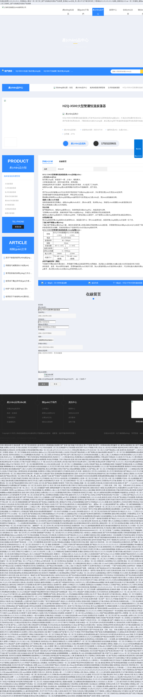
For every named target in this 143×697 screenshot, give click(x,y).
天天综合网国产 (33, 447)
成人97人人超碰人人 (42, 658)
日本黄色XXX (61, 535)
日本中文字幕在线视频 (33, 490)
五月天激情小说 (9, 627)
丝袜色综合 (45, 641)
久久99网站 (110, 559)
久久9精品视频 (86, 667)
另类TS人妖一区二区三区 (30, 608)
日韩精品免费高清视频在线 (51, 568)
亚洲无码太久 (45, 608)
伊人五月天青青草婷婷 (115, 471)
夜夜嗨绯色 (4, 570)
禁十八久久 (70, 679)
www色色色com (113, 608)
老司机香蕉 (4, 469)
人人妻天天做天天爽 (23, 625)
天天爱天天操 (95, 644)
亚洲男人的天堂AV (135, 637)
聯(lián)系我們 (47, 422)
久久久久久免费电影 (80, 689)
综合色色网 (61, 620)
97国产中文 (109, 653)
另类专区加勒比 (14, 455)
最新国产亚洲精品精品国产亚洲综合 (126, 679)
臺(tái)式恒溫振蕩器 (12, 200)
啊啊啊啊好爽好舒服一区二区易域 (22, 667)
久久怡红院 (10, 563)
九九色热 (3, 471)
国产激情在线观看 (101, 608)
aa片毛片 (66, 497)
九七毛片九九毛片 (94, 689)
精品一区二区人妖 (45, 450)
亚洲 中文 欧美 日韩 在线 (51, 485)
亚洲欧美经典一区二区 (36, 627)
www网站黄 (106, 577)
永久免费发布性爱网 (103, 492)
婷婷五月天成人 (33, 481)
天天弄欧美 (52, 535)
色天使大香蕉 (19, 504)
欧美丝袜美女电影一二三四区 (98, 485)
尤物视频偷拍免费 (21, 521)
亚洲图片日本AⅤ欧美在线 (80, 587)
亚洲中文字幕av (24, 528)
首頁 (71, 87)
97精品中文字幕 (42, 547)
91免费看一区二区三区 (106, 615)
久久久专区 (11, 551)
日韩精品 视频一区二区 (81, 483)
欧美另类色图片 (130, 632)
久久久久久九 (57, 611)
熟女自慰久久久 (45, 674)
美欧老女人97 (84, 450)
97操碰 (115, 599)
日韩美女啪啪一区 (101, 655)
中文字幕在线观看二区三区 (48, 447)
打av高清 (55, 556)
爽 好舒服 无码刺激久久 (48, 644)
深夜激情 (10, 651)
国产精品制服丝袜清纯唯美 (106, 537)
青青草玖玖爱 (65, 485)
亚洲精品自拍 (4, 677)
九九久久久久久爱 (80, 554)
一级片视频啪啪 (48, 587)
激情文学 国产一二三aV (126, 483)
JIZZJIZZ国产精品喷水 (97, 651)
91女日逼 (68, 559)
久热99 (60, 691)
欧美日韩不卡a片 (82, 447)
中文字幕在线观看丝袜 (132, 625)
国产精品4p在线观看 (107, 637)
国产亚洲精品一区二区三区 (26, 485)
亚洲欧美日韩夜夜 (70, 551)
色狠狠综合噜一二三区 (127, 601)
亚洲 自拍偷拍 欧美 (24, 653)
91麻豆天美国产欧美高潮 (104, 618)
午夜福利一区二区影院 (122, 618)
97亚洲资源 (11, 682)
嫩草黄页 (97, 514)
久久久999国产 (25, 663)
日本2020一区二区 (121, 637)
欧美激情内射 (110, 490)
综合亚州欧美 (45, 540)
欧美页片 (5, 495)
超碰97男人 (118, 613)
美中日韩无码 (71, 608)
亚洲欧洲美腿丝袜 (20, 481)
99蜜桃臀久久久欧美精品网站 (59, 573)
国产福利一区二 (68, 611)
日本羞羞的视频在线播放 (14, 530)
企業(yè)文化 (47, 417)
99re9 (141, 559)
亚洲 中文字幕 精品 (74, 606)
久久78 (81, 495)
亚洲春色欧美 (79, 655)
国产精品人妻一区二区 (97, 469)
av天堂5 (43, 561)
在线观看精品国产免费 (78, 568)
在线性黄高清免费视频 (67, 677)
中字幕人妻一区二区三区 (8, 502)
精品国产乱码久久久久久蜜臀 (67, 637)
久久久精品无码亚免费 (69, 615)
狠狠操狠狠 (14, 528)
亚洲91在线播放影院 (54, 521)
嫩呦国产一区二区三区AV (42, 525)
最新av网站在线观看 (119, 514)
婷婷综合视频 (77, 528)
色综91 (39, 485)
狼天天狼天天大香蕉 (36, 601)
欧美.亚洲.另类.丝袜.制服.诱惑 (77, 459)
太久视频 (118, 559)
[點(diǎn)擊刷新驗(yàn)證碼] (49, 375)
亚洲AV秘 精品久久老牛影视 (100, 566)
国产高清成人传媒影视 (78, 466)
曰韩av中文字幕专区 (13, 464)
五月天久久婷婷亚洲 (98, 471)
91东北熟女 (79, 445)
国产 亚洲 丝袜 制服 (67, 445)
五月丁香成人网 (98, 594)
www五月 (49, 462)
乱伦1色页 (71, 696)
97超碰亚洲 (76, 492)
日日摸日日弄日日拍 (110, 483)
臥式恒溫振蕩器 (10, 192)
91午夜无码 (112, 634)
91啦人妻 (138, 599)
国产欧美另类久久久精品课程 (95, 499)
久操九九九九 (4, 580)
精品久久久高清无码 (68, 601)
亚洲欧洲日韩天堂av (64, 644)
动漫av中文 (64, 660)
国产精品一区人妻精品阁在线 (75, 563)
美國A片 (57, 554)
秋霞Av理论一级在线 (94, 625)
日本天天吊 (126, 568)
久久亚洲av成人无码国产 (103, 646)
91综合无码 (127, 677)
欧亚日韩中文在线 (50, 542)
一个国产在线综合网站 (118, 566)
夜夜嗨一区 (121, 481)
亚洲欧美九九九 (83, 637)
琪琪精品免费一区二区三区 (32, 682)
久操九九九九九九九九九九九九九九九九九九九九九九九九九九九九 (85, 670)
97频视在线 (129, 516)
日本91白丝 (104, 634)
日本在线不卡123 (126, 608)
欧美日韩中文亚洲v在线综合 (43, 585)
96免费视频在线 (75, 490)
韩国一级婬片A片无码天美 (95, 542)
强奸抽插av (56, 603)
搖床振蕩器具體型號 (97, 87)
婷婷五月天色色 (132, 499)
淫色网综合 (98, 627)
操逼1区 (104, 497)
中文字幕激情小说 (46, 478)
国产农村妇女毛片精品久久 (117, 511)
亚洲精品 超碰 (49, 549)
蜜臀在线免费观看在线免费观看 (109, 509)
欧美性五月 (84, 492)
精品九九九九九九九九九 (59, 667)
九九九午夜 (23, 549)
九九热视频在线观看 (66, 556)
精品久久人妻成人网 (94, 563)
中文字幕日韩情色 (127, 672)
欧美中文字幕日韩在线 (112, 594)
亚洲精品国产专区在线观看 (13, 507)
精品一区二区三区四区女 (132, 561)
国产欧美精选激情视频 (119, 663)
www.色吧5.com (15, 608)
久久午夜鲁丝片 (14, 511)
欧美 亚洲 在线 (14, 575)
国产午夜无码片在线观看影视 (82, 516)
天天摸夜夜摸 (38, 542)
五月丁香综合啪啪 (122, 684)
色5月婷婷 (103, 511)
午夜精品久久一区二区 (69, 603)
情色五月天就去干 (115, 660)
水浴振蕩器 (9, 184)
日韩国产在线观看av (7, 639)
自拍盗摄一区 (33, 521)
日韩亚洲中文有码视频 (39, 625)
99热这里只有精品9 (108, 457)
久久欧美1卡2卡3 (122, 457)
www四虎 (69, 658)
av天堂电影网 (14, 495)
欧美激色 (32, 466)
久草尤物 (113, 459)
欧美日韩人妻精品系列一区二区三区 (104, 523)
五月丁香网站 (34, 644)
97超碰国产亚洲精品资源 (123, 464)
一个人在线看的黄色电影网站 (26, 523)
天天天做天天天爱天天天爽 (88, 549)
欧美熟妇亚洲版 (123, 523)
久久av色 (7, 646)
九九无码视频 (95, 637)
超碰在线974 (14, 663)
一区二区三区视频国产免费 (39, 488)
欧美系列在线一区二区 (8, 473)
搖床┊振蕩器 (12, 413)
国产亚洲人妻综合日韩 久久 (58, 594)
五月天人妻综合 (129, 596)
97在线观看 (131, 497)
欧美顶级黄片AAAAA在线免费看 (86, 476)
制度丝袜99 (101, 658)
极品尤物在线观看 (43, 537)
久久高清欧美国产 (93, 554)
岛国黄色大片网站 (44, 471)
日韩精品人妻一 (134, 684)
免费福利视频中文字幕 (57, 488)
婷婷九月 (74, 471)
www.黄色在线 (13, 613)
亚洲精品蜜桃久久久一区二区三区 (120, 592)
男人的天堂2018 (57, 525)
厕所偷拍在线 (94, 459)
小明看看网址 (131, 514)
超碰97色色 (25, 646)
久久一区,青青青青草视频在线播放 (47, 660)
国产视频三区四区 (74, 540)
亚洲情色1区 (18, 516)
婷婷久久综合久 (123, 556)
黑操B (131, 473)
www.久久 (41, 665)
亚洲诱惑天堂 (78, 533)
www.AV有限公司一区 (45, 599)
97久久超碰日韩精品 (17, 580)
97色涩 (62, 549)
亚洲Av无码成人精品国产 (122, 646)
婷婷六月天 (131, 485)
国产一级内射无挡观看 (100, 518)
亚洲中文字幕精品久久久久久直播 (96, 502)
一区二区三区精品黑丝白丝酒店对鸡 (117, 542)
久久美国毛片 (70, 629)
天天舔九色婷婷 (21, 447)
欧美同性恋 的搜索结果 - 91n (74, 525)
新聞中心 (113, 10)
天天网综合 (19, 639)
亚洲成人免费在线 (41, 492)
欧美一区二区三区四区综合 (56, 561)
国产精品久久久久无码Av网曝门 (44, 689)
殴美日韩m (67, 492)
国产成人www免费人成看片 (124, 615)
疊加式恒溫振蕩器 (11, 196)
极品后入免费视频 (98, 684)
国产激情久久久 (66, 648)
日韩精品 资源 (10, 499)
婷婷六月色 (112, 497)
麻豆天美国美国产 (40, 589)
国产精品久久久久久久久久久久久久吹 (122, 518)
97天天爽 (81, 518)
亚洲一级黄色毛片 (84, 471)
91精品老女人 (111, 667)
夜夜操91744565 (130, 466)
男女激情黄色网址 (52, 528)
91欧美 (106, 582)
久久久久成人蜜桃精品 (106, 648)
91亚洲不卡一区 (134, 686)
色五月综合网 (129, 462)
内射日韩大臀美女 (130, 611)
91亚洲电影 (66, 521)
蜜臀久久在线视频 (22, 499)
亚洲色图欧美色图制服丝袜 (64, 473)
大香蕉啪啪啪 (121, 459)
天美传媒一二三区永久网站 (126, 667)
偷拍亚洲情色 (105, 663)
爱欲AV (120, 689)
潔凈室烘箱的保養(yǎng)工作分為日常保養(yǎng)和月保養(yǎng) (19, 273)
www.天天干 (138, 516)
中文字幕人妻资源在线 (68, 596)
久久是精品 (120, 632)
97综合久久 (11, 679)
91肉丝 (29, 651)
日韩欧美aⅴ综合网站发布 (61, 674)
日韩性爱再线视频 (129, 533)
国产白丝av (105, 554)
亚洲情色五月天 (61, 606)
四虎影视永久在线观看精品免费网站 (87, 457)
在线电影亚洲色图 (17, 518)
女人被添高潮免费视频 (107, 549)
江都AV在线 (105, 696)
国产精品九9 (82, 625)
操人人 (57, 549)
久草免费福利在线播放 (8, 592)
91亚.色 (132, 674)
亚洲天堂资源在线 (8, 686)
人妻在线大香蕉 (41, 629)
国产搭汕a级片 (32, 599)
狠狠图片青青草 (58, 483)
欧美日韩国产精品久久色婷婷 (55, 665)
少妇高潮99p (52, 663)
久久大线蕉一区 (133, 525)
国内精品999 (123, 693)
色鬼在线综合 (137, 608)
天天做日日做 (12, 471)
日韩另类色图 (135, 549)
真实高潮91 (128, 689)
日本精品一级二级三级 (31, 674)
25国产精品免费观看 (106, 613)
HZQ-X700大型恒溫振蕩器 (132, 283)
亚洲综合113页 (88, 551)
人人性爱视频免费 (35, 677)
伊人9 (11, 696)
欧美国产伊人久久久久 (126, 599)
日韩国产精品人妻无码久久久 (121, 585)
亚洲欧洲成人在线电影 (53, 615)
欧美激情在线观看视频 (91, 665)
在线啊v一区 (135, 540)
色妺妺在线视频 (50, 653)
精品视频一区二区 (73, 561)
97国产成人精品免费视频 (71, 469)
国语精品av (44, 516)
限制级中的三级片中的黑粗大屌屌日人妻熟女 (113, 473)
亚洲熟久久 (84, 469)
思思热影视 (65, 568)
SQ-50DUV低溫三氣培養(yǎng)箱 (28, 71)
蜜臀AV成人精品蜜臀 (46, 618)
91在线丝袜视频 (50, 563)
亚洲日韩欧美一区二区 (74, 481)
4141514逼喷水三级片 (40, 639)
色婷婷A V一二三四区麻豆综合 (63, 457)
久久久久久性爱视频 (55, 492)
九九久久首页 (137, 455)
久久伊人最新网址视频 (10, 549)
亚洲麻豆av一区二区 (46, 696)
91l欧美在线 (29, 686)
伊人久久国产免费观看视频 (85, 618)
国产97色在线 (94, 629)
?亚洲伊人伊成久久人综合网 (112, 677)
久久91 (137, 473)
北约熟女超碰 (20, 450)
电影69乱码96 (122, 447)
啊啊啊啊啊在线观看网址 (30, 655)
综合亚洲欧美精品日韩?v (82, 523)
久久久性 (47, 464)
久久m (112, 554)
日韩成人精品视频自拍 (61, 684)
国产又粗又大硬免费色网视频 (20, 459)
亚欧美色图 (9, 481)
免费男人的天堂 (9, 447)
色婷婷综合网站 (78, 648)
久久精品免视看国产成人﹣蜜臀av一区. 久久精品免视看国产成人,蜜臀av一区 (102, 504)
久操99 (56, 575)
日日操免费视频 (10, 587)
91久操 (99, 547)
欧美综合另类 (80, 677)
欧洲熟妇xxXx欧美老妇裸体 (121, 455)
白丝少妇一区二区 (96, 450)
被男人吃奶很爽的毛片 (47, 481)
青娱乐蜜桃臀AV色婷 (58, 537)
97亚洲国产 (20, 686)
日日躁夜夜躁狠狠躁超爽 (42, 556)
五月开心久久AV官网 (28, 533)
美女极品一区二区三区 (58, 608)
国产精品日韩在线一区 (12, 476)
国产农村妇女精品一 (37, 646)
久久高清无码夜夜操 (23, 679)
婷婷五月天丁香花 (70, 691)
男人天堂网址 (90, 655)
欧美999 (15, 620)
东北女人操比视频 (88, 490)
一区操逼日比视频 (72, 549)
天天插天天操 (64, 490)
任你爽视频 (135, 478)
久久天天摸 (59, 499)
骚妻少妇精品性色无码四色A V (123, 528)
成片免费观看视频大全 (123, 639)
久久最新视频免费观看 (92, 525)
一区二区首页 (22, 514)
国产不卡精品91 (120, 648)
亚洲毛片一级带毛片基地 (91, 570)
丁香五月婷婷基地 (32, 457)
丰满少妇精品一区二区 (83, 622)
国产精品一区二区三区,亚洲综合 (72, 634)
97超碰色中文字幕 (97, 601)
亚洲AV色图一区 (94, 599)
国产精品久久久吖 (129, 471)
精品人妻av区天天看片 (31, 530)
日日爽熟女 (129, 641)
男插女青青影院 (52, 589)
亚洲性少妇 (88, 594)
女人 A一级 (41, 462)
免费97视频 (28, 639)
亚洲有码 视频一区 (116, 589)
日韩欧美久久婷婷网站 (104, 561)
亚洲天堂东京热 (97, 528)
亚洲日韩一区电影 (32, 473)
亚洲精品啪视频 (122, 580)
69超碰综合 (124, 492)
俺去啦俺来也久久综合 (69, 625)
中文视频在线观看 (111, 606)
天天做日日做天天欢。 (24, 525)
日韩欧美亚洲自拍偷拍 (76, 639)
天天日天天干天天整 (99, 674)
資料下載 (71, 422)
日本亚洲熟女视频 (106, 665)
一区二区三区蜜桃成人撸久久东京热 (29, 587)
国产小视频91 (115, 620)
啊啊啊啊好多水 (9, 466)
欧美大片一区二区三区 (91, 511)
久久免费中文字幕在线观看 (72, 693)
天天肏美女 (108, 528)
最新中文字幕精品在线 (48, 637)
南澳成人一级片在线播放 (35, 615)
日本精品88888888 (48, 606)
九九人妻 (80, 596)
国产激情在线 (33, 502)
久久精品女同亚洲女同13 (22, 622)
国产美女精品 (121, 497)
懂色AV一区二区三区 (78, 627)
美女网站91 (29, 589)
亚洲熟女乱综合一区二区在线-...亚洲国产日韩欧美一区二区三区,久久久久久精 (93, 507)
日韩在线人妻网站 (30, 518)
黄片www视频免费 (97, 606)
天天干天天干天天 (46, 691)
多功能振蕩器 (9, 205)
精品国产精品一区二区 (8, 525)
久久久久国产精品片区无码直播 (48, 523)
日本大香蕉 (118, 627)
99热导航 (132, 665)
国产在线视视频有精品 (57, 658)
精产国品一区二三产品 (23, 561)
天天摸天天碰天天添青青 (19, 478)
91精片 (67, 466)
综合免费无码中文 (111, 488)
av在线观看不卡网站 (26, 634)
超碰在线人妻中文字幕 (82, 556)
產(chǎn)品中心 (98, 12)
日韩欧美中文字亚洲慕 (24, 585)
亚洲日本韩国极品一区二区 (69, 646)
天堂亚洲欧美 (35, 641)
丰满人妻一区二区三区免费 (86, 589)
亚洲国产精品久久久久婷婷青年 (60, 516)
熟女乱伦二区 (58, 627)
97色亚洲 (90, 627)
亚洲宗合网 (40, 563)
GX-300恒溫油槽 (60, 283)
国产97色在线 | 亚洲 (30, 497)
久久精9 (128, 481)
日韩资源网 (99, 639)
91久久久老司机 (66, 533)
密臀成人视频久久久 (115, 644)
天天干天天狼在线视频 (31, 535)
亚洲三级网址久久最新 (35, 613)
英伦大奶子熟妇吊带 (124, 537)
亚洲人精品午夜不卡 (16, 570)
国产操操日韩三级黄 (87, 488)
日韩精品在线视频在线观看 (41, 622)
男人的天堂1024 (115, 670)
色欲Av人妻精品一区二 (92, 672)
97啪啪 (90, 447)
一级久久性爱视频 (65, 528)
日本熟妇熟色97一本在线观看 (112, 611)
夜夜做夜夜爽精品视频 (106, 476)
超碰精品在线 (72, 514)
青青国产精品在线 (89, 693)
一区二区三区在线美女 (120, 587)
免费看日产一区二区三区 (81, 641)
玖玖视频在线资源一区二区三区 (126, 476)
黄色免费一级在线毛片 (40, 651)
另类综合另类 (110, 684)
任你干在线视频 (62, 511)
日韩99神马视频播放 (126, 544)
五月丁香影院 (99, 691)
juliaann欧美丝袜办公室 (14, 672)
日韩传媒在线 (15, 646)
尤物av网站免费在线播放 (80, 644)
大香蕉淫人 (87, 533)
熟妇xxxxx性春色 (16, 535)
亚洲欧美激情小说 (85, 684)
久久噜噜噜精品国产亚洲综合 (74, 499)
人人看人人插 (68, 566)
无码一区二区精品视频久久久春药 (39, 648)
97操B (70, 544)
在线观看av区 (71, 589)
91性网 (17, 537)
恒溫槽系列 (11, 422)
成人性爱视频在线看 (107, 464)
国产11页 (135, 691)
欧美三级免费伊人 (115, 502)
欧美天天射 (4, 573)
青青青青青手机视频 (21, 696)
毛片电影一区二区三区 (99, 478)
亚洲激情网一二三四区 (59, 544)
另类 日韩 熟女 (34, 478)
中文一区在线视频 (46, 559)
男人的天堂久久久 (123, 540)
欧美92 (42, 445)
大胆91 (134, 585)
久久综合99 (41, 551)
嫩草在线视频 (45, 582)
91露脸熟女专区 (108, 627)
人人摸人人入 (50, 551)
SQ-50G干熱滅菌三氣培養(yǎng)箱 (56, 71)
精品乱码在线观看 (93, 466)
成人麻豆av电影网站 (125, 445)
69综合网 (75, 450)
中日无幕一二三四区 (119, 495)
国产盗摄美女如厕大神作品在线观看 (28, 606)
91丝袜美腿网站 (105, 516)
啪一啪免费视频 (60, 686)
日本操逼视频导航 (32, 450)
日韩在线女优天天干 (32, 559)
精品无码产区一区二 (31, 596)
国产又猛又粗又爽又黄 (74, 570)
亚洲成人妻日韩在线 (111, 601)
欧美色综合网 (118, 625)
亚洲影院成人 (41, 566)
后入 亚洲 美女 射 (48, 672)
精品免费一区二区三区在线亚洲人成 (26, 445)
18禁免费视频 (80, 611)
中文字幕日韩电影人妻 (130, 559)
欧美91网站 (120, 658)
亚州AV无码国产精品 (98, 540)
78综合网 (103, 667)
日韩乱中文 (20, 551)
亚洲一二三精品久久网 (31, 507)
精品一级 (92, 492)
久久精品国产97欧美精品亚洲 (42, 554)
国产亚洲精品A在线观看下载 (86, 537)
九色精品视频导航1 (72, 599)
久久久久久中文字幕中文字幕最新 (63, 622)
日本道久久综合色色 (7, 504)
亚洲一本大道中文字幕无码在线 (85, 473)
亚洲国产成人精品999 (125, 629)
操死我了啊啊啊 (42, 594)
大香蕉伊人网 (18, 509)
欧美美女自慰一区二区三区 (60, 464)
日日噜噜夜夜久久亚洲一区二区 (79, 478)
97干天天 (62, 589)
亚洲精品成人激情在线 (8, 585)
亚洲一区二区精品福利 (28, 547)
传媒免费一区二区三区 (94, 677)
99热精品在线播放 (63, 542)
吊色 (45, 613)
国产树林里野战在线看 (42, 667)
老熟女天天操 (136, 547)
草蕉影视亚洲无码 (45, 457)
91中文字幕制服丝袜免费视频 (42, 611)
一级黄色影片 (91, 568)
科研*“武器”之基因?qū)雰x (17, 289)
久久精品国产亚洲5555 (85, 514)
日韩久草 (24, 476)
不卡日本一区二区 (90, 658)
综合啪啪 (137, 672)
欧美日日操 (29, 580)
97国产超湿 (98, 632)
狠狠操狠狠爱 (23, 502)
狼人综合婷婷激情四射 (134, 648)
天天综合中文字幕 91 (26, 658)
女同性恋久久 (85, 660)
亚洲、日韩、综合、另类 (117, 485)
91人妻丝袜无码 (119, 622)
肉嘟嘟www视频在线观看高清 (10, 492)
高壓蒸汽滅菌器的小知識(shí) (17, 265)
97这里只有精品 (30, 462)
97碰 (117, 490)
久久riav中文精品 (107, 563)
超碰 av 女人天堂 (45, 452)
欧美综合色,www (123, 634)
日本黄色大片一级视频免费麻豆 (51, 509)
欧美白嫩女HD (86, 577)
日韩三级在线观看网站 (35, 549)
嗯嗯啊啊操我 (20, 457)
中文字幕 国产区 (9, 625)
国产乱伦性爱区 (11, 653)
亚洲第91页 (58, 585)
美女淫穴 (96, 445)
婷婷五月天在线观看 (87, 646)
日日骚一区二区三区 (24, 611)
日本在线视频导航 (38, 469)
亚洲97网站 (16, 547)
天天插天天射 (23, 677)
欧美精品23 (68, 651)
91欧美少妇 (10, 601)
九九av (4, 594)
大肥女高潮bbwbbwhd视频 (94, 582)
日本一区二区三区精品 (52, 634)
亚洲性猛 (116, 665)
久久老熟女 (130, 577)
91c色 (114, 516)
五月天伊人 (60, 563)
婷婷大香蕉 (96, 696)
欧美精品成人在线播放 (39, 663)
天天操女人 (106, 585)
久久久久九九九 (74, 660)
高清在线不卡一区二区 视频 (41, 544)
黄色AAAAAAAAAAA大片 (88, 530)
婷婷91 (98, 481)
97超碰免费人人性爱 (21, 601)
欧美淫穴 (45, 573)
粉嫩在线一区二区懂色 (8, 689)
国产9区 (63, 455)
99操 (131, 634)
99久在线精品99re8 (26, 620)
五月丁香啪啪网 (136, 530)
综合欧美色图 (60, 679)
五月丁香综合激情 (91, 648)
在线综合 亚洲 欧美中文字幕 (113, 596)
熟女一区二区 (112, 556)
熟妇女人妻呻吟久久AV (42, 580)
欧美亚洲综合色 (5, 462)
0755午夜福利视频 (87, 632)
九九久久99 (7, 582)
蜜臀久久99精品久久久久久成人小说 (17, 641)
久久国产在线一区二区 (128, 509)
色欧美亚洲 (58, 618)
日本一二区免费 (109, 639)
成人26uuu (70, 665)
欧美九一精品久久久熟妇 (68, 518)
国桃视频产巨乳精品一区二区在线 (48, 533)
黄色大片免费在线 (72, 488)
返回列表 (95, 283)
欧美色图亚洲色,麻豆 (91, 634)
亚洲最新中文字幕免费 (67, 447)
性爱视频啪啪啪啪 (109, 632)
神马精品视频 (32, 471)
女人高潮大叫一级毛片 (72, 577)
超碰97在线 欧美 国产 (15, 497)
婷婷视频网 (115, 492)
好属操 (80, 551)
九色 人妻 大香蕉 (56, 693)
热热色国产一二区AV (134, 450)
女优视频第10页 (36, 679)
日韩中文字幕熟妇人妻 (75, 672)
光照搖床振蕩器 (10, 209)
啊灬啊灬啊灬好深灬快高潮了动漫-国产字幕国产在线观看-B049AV (51, 476)
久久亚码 (28, 469)
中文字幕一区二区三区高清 (29, 495)
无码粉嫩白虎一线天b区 (98, 556)
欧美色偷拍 (79, 665)
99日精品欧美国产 (22, 466)
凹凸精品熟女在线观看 (56, 613)
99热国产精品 (94, 464)
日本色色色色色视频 (91, 455)
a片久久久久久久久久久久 (62, 450)
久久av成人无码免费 (76, 511)
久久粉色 (13, 514)
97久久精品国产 (78, 592)
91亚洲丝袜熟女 (119, 575)
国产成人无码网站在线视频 (49, 495)
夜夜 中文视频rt (53, 632)
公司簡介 (45, 409)
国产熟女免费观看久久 (31, 603)
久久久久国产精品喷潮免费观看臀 (112, 466)
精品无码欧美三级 (40, 632)
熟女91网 (75, 559)
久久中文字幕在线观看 (85, 603)
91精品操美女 (39, 634)
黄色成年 (110, 674)
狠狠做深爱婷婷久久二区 (130, 603)
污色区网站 (74, 684)
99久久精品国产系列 (47, 473)
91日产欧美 (8, 620)
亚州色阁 (69, 620)
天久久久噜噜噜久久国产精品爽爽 (50, 497)
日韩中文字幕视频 (112, 573)
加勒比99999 (21, 473)
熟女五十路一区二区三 (21, 488)
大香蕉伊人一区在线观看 (99, 660)
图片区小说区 (105, 570)
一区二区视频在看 (103, 620)
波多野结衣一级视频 (134, 566)
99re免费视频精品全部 (29, 537)
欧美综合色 (49, 627)
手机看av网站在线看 (38, 528)
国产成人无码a (90, 495)
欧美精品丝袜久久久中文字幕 (12, 674)
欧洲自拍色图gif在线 (38, 670)
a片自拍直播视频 (78, 502)
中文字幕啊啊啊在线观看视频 (49, 596)
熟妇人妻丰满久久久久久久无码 (105, 580)
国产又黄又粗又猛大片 (75, 455)
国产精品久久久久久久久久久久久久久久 (104, 544)
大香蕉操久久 (35, 637)
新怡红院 (10, 516)
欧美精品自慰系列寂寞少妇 (31, 573)
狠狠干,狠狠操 (48, 684)
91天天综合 (86, 606)
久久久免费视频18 (27, 455)
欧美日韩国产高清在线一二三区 (21, 542)
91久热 (103, 603)
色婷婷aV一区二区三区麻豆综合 (107, 693)
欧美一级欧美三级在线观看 (9, 556)
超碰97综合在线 (56, 580)
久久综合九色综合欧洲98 (126, 606)
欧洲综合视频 (4, 667)
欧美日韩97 (52, 620)
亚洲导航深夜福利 (120, 563)
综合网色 (51, 686)
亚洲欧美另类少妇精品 (62, 587)
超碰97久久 (118, 653)
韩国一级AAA (124, 674)
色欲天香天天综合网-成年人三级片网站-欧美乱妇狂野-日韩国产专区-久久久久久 (96, 462)
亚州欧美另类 (86, 540)
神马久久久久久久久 (114, 603)
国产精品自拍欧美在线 (46, 575)
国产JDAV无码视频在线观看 (112, 533)
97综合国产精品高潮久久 (78, 452)
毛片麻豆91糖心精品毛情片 (122, 551)
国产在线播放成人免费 (29, 665)
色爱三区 (88, 518)
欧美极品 (95, 667)
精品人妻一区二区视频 (59, 540)
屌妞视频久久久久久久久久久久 (101, 587)
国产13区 (132, 693)
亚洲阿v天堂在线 (96, 483)
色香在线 (82, 559)
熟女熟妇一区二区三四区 (42, 455)
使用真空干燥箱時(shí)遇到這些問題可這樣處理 (19, 297)
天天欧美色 (14, 634)
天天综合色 (44, 535)
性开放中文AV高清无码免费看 (102, 622)
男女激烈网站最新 (66, 523)
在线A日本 (124, 665)
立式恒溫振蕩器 (114, 87)
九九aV (134, 551)
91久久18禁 (136, 677)
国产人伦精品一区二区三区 (96, 559)
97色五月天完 (91, 620)
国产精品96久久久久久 (75, 535)
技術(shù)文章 (128, 12)
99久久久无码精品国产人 (57, 547)
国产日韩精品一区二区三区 (30, 540)
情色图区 (103, 644)
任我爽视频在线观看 (52, 445)
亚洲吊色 (123, 450)
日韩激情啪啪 (125, 530)
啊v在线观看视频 (20, 651)
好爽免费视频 (4, 535)
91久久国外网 (118, 561)
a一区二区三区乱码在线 (130, 653)
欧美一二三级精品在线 (132, 469)
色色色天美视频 (52, 459)
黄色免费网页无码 (69, 618)
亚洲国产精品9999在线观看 (80, 663)
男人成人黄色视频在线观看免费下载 (91, 653)
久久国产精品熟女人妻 (111, 450)
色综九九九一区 (9, 457)
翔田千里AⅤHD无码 (74, 686)
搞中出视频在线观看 (40, 620)
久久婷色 (85, 464)
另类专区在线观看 (15, 655)
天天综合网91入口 (132, 570)
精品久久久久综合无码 (64, 689)
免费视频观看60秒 (103, 589)
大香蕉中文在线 (35, 499)
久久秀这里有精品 (89, 481)
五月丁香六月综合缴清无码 (64, 504)
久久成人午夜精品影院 (81, 651)
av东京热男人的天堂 (60, 462)
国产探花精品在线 (34, 514)
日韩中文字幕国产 (79, 620)
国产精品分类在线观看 (54, 566)
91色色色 (80, 691)
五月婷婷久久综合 (31, 618)
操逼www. (20, 490)
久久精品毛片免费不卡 (81, 566)
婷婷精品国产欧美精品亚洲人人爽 (62, 655)
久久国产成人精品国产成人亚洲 (51, 530)
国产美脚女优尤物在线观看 (97, 452)
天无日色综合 (108, 575)
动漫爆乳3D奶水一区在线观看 (110, 535)
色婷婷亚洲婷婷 (5, 547)
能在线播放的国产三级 (16, 469)
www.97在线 (82, 615)
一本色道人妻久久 (67, 554)
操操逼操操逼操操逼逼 (95, 575)
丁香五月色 (69, 483)
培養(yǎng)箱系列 (13, 409)
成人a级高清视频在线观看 (27, 594)
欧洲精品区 (12, 611)
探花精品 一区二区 (117, 641)
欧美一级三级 (95, 663)
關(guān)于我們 (83, 12)
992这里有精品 (60, 507)
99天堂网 (19, 682)
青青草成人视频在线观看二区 (65, 682)
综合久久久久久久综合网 (103, 551)
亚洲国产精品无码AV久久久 (130, 554)
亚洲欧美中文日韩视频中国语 (80, 497)
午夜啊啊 (118, 478)
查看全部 (18, 227)
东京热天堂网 (127, 502)
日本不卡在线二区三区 (36, 483)
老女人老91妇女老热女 (50, 677)
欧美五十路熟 (99, 488)
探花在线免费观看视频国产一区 (45, 511)
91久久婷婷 (124, 573)
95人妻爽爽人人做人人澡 (50, 490)
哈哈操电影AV (89, 596)
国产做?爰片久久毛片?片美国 (69, 632)
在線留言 (63, 161)
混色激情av (6, 533)
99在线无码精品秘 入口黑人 (16, 648)
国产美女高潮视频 (38, 653)
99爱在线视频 (89, 691)
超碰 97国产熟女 (14, 577)
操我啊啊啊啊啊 (62, 653)
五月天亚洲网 (4, 618)
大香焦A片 (19, 568)
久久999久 (104, 689)
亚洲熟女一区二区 (63, 663)
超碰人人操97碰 (45, 603)
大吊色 (2, 606)
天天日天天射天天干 (86, 580)
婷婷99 (39, 518)
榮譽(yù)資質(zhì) (48, 413)
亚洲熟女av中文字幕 (123, 549)
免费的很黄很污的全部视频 (100, 641)
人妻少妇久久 (71, 537)
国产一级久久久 (106, 599)
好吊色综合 (56, 455)
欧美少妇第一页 (134, 580)
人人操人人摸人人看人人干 (132, 627)
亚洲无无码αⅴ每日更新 (128, 490)
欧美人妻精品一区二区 (71, 580)
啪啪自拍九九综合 (11, 684)
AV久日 (134, 537)
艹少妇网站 (116, 530)
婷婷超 (140, 585)
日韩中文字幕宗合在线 (79, 485)
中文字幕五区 (12, 594)
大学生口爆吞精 (9, 568)
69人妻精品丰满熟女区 (57, 641)
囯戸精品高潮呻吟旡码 (20, 483)
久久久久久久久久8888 (93, 611)
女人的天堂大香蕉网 (110, 447)
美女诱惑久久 (96, 577)
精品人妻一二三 (60, 672)
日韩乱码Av (87, 528)
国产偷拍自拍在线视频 (81, 544)
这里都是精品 (101, 573)
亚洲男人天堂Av (27, 632)
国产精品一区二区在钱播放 (40, 693)
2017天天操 (84, 599)
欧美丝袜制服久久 (42, 466)
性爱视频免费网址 (60, 696)
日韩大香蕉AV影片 (6, 445)
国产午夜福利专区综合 (66, 582)
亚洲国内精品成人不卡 (31, 509)
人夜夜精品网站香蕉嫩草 (108, 445)
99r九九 (116, 674)
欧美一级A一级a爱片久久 (132, 589)
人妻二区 (111, 478)
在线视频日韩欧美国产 (83, 696)
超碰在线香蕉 (115, 672)
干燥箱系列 (11, 417)
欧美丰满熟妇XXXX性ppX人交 (20, 554)
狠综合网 (88, 521)
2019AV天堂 (16, 665)
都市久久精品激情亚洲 (33, 504)
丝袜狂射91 (16, 582)
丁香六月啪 (63, 459)
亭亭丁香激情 (111, 540)
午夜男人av (13, 490)
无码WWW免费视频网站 (32, 568)
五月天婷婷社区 (102, 592)
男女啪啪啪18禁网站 (76, 594)
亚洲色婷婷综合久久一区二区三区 (19, 544)
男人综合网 (42, 570)
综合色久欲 (64, 575)
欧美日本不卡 (4, 634)
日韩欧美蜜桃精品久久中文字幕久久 (53, 514)
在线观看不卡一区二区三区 (74, 613)
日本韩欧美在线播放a (27, 660)
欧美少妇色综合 (32, 452)
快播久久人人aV (30, 551)
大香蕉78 (129, 622)
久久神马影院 (45, 655)
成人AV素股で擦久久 (106, 521)
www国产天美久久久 (134, 488)
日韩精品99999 (107, 625)
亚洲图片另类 (36, 672)
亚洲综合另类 (86, 686)
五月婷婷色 (42, 521)
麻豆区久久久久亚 (77, 521)
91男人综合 (98, 447)
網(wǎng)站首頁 (68, 12)
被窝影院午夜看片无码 (51, 518)
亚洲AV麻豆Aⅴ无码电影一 (56, 570)
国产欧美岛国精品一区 (32, 516)
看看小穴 (140, 533)
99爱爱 (117, 554)
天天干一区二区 (26, 464)
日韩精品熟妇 (10, 606)
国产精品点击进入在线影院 (131, 507)
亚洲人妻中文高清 (28, 492)
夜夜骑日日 (17, 632)
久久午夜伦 (36, 561)
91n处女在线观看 (22, 627)
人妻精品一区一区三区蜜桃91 (131, 594)
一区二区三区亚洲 (104, 530)
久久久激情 (99, 596)
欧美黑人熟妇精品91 (89, 547)
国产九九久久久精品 (74, 547)
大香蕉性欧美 (22, 471)
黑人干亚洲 (88, 445)
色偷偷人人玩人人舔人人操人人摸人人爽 (35, 577)
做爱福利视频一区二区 (16, 559)
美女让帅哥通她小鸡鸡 (53, 469)
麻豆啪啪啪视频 (134, 504)
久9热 (55, 691)
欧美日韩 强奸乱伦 (26, 556)
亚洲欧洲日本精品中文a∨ (131, 660)
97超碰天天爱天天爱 (118, 577)
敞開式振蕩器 (9, 213)
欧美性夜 (67, 627)
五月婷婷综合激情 (128, 535)
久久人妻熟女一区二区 (88, 561)
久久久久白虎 (96, 497)
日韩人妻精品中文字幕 (63, 502)
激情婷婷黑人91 (108, 547)
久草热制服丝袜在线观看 (114, 469)
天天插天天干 (111, 658)
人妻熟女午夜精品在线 (113, 691)
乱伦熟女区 (11, 450)
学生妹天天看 (78, 658)
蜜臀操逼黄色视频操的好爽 (85, 682)
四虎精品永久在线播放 (93, 585)
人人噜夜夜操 (73, 653)
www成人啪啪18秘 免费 (22, 670)
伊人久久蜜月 (132, 459)
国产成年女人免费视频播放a (14, 596)
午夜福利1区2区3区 (29, 566)
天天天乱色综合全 (54, 625)
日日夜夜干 (23, 613)
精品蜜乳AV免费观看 (39, 459)
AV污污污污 (132, 563)
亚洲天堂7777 (5, 514)
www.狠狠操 (27, 672)
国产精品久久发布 (48, 504)
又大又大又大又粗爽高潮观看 (103, 679)
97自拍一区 (126, 478)
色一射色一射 (16, 533)
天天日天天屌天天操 (57, 466)
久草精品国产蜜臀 (69, 509)
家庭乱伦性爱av (90, 592)
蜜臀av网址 (109, 686)
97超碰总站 (11, 523)
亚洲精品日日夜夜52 (121, 521)
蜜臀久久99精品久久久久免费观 (74, 585)
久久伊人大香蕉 (59, 599)
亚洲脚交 (97, 603)
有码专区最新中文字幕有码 (60, 471)
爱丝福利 (96, 516)
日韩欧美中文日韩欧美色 (56, 629)
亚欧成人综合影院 (26, 582)
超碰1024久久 (73, 495)
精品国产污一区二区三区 (116, 452)
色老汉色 (95, 521)
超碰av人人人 (138, 622)
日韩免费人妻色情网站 (13, 693)
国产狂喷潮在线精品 (17, 618)
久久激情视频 (104, 459)
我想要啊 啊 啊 (37, 464)
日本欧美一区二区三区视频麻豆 (15, 599)
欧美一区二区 (60, 481)
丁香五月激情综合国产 (52, 601)
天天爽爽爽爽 (106, 514)
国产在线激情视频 (47, 499)
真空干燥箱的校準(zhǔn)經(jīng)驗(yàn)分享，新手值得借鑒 (19, 258)
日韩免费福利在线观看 (71, 530)
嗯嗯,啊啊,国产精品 (40, 686)
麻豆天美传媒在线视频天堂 (110, 525)
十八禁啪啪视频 (75, 464)
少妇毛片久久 (79, 582)
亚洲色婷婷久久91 (57, 577)
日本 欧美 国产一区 (14, 540)
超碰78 (6, 608)
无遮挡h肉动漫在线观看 (85, 608)
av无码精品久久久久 (91, 613)
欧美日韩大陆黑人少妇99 (60, 452)
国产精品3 (48, 483)
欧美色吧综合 (89, 639)
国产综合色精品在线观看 (77, 575)
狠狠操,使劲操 (97, 533)
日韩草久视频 (133, 447)
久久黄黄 (69, 641)
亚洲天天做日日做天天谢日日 (116, 499)
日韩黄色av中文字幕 (109, 481)
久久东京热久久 (101, 682)
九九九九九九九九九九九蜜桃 (80, 674)
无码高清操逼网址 (15, 573)
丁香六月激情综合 (128, 670)
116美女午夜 (63, 495)
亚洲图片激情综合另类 (92, 535)
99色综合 (135, 502)
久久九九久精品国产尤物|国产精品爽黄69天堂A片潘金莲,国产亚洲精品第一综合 (44, 592)
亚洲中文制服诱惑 (22, 644)
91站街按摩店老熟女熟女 (83, 679)
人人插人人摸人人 (105, 455)
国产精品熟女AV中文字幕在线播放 (109, 568)
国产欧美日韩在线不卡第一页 (116, 651)
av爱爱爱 (3, 516)
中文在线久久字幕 (18, 462)
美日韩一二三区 (113, 682)
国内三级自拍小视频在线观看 (24, 563)
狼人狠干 (136, 445)
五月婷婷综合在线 (6, 622)
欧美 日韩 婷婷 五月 (121, 686)
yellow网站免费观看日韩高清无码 (23, 629)
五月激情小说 (126, 691)
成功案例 (71, 417)
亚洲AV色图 (86, 601)
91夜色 (78, 601)
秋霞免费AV (122, 488)
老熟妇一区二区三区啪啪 (17, 452)
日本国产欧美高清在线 (104, 495)
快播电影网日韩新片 (31, 570)
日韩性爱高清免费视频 (123, 547)
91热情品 (37, 582)
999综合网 (120, 516)
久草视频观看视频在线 (24, 689)
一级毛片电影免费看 (47, 507)
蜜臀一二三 (14, 677)
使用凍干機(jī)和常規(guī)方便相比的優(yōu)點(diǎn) (19, 281)
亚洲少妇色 (26, 693)
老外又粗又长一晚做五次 (28, 575)
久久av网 (54, 582)
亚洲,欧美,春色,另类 (118, 570)
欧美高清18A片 (59, 559)
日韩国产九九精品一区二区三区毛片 (82, 573)
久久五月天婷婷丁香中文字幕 (86, 509)
